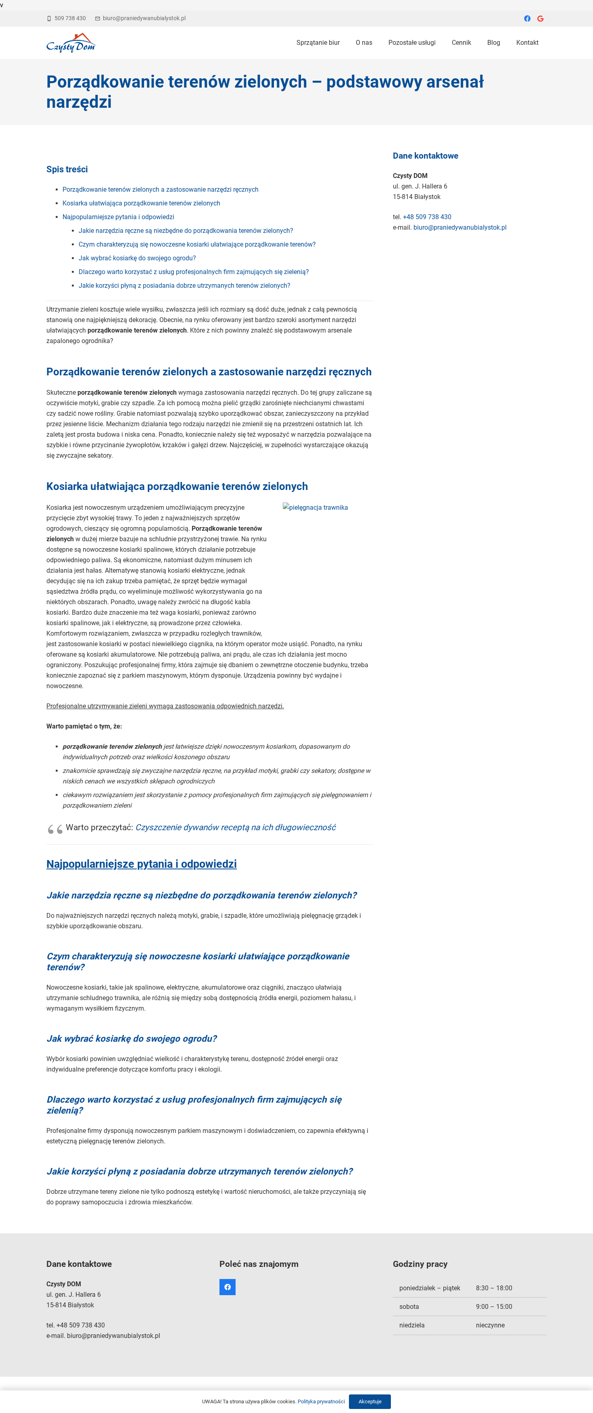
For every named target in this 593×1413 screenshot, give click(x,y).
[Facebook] (527, 18)
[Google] (540, 18)
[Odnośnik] (71, 43)
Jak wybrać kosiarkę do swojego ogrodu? (137, 258)
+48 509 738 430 (427, 217)
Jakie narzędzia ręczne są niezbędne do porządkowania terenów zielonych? (186, 230)
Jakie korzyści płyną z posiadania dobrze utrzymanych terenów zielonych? (184, 285)
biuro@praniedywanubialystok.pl (460, 227)
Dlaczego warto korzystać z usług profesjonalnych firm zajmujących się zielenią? (194, 272)
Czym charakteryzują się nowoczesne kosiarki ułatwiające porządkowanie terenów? (197, 244)
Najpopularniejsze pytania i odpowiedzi (118, 217)
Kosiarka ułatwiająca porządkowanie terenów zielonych (141, 203)
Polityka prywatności (321, 1401)
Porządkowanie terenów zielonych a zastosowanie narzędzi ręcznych (161, 189)
